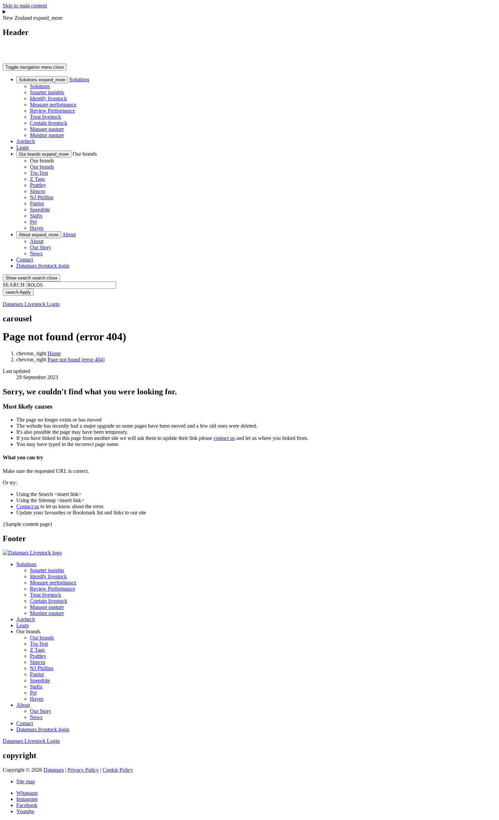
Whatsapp (27, 793)
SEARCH (14, 285)
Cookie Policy (118, 770)
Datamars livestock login (42, 266)
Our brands (44, 154)
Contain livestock (48, 123)
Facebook (26, 805)
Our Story (40, 247)
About (38, 234)
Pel (33, 222)
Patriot (37, 203)
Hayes (36, 228)
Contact (24, 259)
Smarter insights (47, 92)
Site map (25, 781)
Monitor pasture (47, 135)
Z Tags (37, 179)
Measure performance (53, 104)
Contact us (27, 506)
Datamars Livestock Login (31, 304)
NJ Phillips (41, 197)
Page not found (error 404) (76, 359)
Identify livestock (48, 98)
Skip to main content (25, 5)
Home (54, 353)
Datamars (53, 770)
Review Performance (52, 111)
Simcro (37, 191)
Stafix (36, 216)
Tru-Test (39, 173)
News (36, 253)
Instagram (26, 799)
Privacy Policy (83, 770)
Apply (18, 292)
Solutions (42, 79)
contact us (224, 438)
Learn (22, 147)
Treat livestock (45, 117)
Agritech (25, 141)
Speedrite (40, 209)
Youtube (25, 811)
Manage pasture (47, 129)
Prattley (38, 185)
